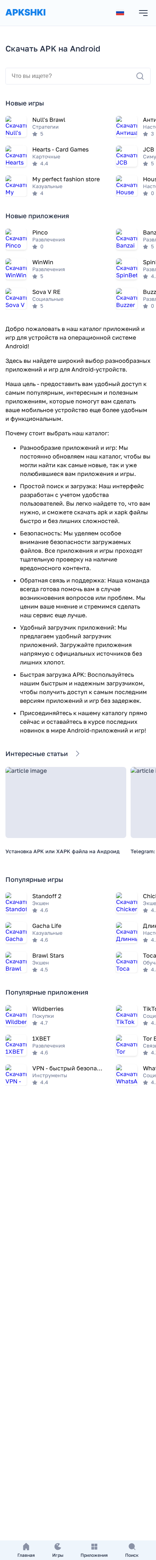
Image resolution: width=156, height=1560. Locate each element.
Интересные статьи (36, 754)
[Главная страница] (25, 19)
